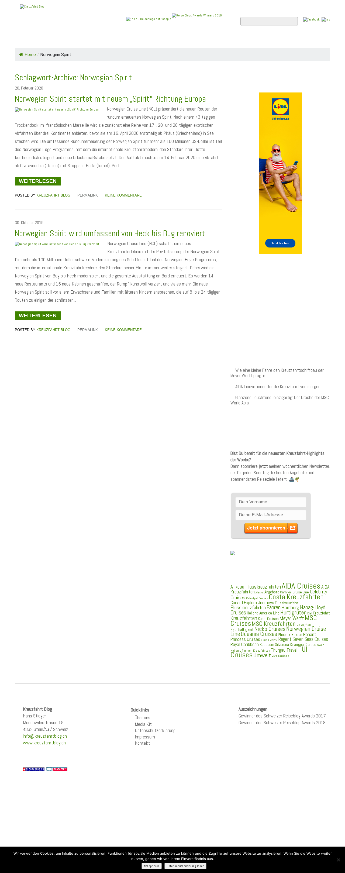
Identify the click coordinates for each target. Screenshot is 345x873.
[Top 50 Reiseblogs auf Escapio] (149, 18)
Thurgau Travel (284, 650)
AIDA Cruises (301, 586)
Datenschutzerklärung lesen (185, 866)
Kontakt (142, 743)
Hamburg (290, 607)
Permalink (87, 195)
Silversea (282, 644)
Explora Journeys (259, 603)
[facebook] (311, 19)
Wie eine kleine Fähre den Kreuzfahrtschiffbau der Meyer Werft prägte (277, 373)
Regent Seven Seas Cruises (303, 639)
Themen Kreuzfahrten (256, 650)
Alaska (260, 592)
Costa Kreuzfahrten (296, 597)
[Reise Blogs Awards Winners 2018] (197, 18)
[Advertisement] (280, 301)
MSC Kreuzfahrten (274, 624)
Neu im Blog (176, 40)
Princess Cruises (245, 639)
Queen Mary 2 (269, 640)
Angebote (142, 40)
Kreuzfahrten (243, 618)
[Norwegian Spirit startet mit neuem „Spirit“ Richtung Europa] (57, 109)
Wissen (306, 40)
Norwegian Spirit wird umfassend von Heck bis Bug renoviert (110, 233)
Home (25, 40)
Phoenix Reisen (290, 634)
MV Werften (303, 625)
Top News (51, 40)
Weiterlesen (38, 181)
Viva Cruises (280, 656)
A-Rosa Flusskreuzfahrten (255, 586)
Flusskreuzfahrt (286, 602)
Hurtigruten (293, 612)
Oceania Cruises (259, 634)
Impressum (145, 737)
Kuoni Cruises (268, 618)
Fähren (274, 607)
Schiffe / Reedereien (97, 40)
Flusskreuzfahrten (266, 40)
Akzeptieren (152, 866)
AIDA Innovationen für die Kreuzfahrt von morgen (277, 387)
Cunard (236, 603)
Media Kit (143, 724)
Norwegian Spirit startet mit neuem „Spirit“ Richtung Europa (110, 99)
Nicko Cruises (269, 629)
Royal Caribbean (244, 644)
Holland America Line (263, 613)
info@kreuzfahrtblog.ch (45, 736)
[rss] (326, 19)
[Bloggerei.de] (56, 769)
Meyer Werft (292, 618)
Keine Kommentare (123, 195)
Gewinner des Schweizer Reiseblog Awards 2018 (282, 722)
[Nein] (338, 859)
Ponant (309, 634)
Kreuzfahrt (321, 613)
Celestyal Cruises (257, 598)
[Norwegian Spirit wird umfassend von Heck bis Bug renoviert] (57, 244)
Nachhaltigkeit (242, 629)
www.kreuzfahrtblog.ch (44, 743)
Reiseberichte (215, 40)
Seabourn (267, 644)
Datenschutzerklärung (155, 730)
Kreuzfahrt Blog (53, 195)
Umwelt (262, 655)
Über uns (142, 717)
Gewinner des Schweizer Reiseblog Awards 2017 (282, 716)
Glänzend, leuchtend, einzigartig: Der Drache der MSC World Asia (279, 400)
